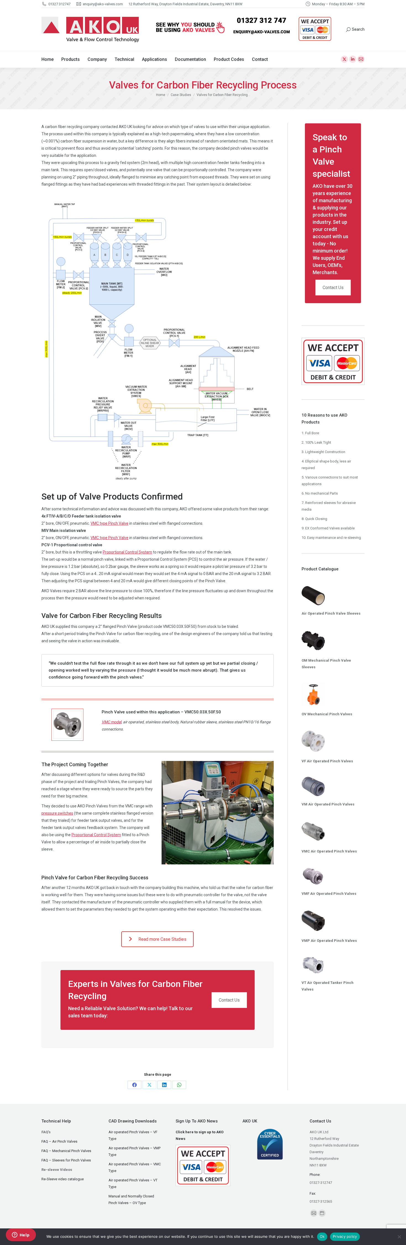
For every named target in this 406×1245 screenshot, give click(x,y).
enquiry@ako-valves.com (103, 4)
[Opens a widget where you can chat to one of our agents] (21, 1235)
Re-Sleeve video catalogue (62, 1179)
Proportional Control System (127, 552)
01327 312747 (59, 4)
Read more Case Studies (162, 939)
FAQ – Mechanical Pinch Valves (66, 1151)
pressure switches (57, 813)
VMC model (111, 722)
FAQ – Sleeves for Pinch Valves (66, 1160)
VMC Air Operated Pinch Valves (329, 851)
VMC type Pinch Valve (109, 523)
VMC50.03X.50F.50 (202, 711)
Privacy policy (345, 1236)
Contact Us (229, 1000)
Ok (322, 1236)
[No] (399, 1236)
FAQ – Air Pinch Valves (59, 1141)
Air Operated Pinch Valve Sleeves (331, 613)
